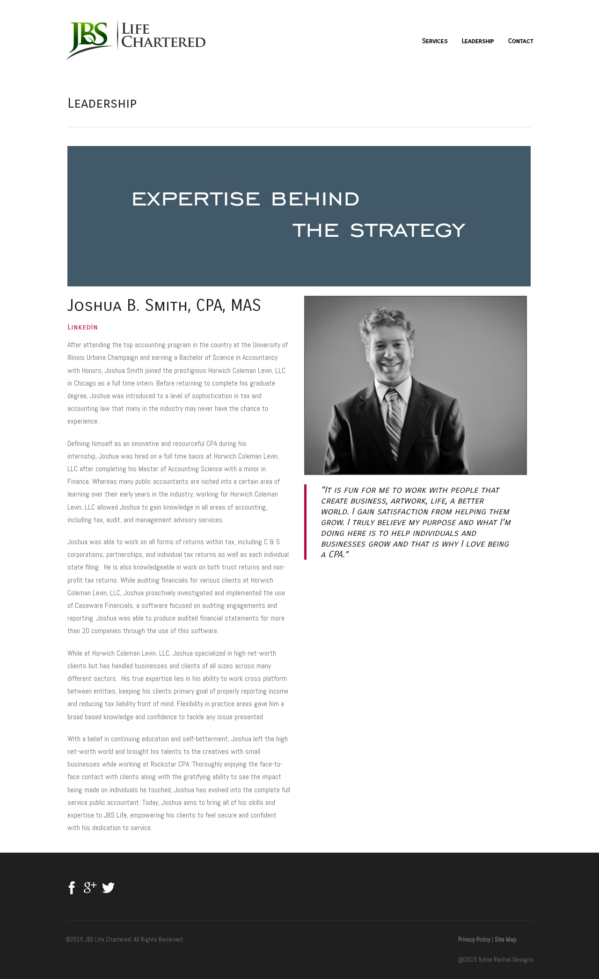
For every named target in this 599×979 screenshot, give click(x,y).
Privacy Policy (474, 939)
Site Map (506, 939)
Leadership (478, 41)
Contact (520, 41)
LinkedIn (82, 326)
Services (435, 41)
